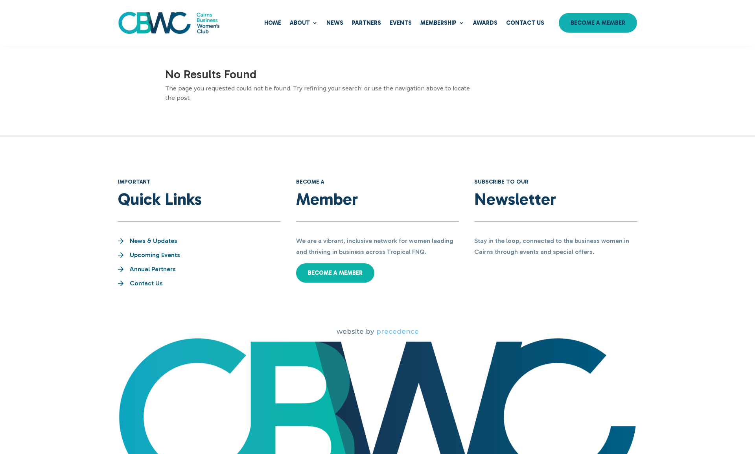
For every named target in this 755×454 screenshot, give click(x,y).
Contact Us (525, 22)
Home (272, 22)
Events (401, 22)
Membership (438, 22)
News (334, 22)
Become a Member (598, 22)
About (300, 22)
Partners (366, 22)
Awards (485, 22)
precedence (397, 331)
